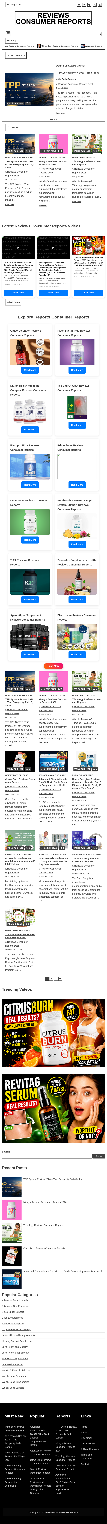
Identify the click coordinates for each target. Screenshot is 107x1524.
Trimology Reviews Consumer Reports (43, 1225)
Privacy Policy (88, 1443)
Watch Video (18, 293)
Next (60, 979)
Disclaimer (86, 1438)
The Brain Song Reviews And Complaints (13, 1482)
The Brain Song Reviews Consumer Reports (15, 1469)
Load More (54, 666)
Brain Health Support (13, 1323)
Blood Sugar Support (13, 1312)
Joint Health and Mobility (52, 854)
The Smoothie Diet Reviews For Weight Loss (15, 1456)
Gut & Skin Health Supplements (18, 1335)
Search (6, 1151)
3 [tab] (56, 119)
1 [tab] (51, 119)
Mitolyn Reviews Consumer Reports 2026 (45, 1202)
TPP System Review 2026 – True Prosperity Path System (19, 164)
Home (84, 1427)
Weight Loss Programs (17, 930)
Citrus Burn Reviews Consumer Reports (44, 1248)
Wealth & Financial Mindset (70, 66)
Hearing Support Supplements (17, 1341)
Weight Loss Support (83, 157)
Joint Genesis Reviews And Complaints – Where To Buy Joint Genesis (53, 861)
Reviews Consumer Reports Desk (75, 84)
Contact (85, 1464)
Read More (60, 113)
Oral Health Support (12, 1364)
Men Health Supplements (15, 1358)
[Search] (100, 34)
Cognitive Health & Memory (86, 854)
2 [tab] (54, 119)
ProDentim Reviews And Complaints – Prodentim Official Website (20, 861)
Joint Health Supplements (15, 1352)
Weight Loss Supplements (53, 157)
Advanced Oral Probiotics (19, 854)
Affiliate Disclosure (90, 1449)
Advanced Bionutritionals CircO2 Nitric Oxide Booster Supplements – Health (59, 46)
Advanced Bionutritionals (53, 775)
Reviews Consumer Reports (63, 1512)
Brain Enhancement (82, 775)
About (84, 1432)
